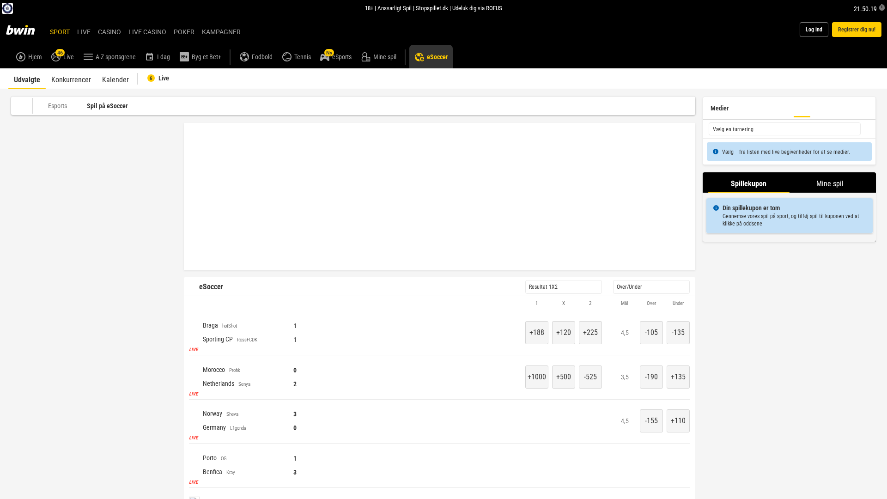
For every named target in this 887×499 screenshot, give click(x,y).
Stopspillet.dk (432, 8)
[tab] (27, 78)
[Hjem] (26, 29)
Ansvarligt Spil (394, 8)
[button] (439, 303)
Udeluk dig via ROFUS (477, 8)
